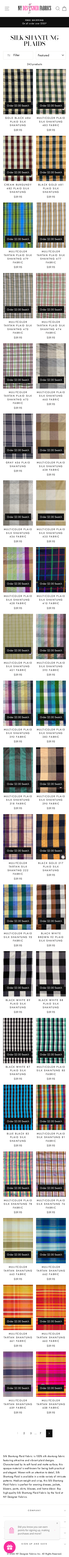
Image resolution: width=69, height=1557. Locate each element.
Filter (16, 55)
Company (34, 1510)
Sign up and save (35, 1543)
